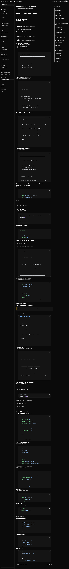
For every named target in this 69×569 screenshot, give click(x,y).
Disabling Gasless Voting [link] (26, 13)
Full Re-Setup (58, 43)
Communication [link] (21, 304)
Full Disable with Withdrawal (59, 30)
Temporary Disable (59, 12)
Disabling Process (58, 15)
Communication (57, 35)
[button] (1, 1)
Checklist (56, 56)
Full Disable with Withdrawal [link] (25, 240)
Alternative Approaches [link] (24, 466)
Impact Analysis (57, 45)
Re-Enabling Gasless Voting (59, 40)
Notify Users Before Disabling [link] (24, 305)
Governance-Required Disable (61, 34)
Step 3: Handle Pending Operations (61, 20)
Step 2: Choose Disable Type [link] (23, 77)
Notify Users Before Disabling (60, 37)
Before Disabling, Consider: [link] (23, 413)
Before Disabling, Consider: (60, 47)
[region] (34, 64)
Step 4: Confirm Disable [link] (22, 148)
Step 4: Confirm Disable (59, 21)
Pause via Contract (59, 27)
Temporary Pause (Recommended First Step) (61, 24)
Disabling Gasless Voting (59, 8)
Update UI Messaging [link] (22, 347)
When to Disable (58, 10)
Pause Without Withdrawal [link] (23, 185)
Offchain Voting (58, 55)
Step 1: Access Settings (60, 16)
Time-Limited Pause (59, 29)
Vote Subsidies (58, 53)
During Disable (58, 60)
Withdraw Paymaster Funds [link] (23, 241)
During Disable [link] (20, 534)
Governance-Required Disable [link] (24, 278)
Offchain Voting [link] (20, 504)
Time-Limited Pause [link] (21, 225)
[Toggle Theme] (66, 1)
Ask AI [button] (62, 1)
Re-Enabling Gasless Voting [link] (25, 382)
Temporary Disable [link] (21, 20)
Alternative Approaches (59, 50)
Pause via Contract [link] (21, 209)
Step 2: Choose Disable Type (60, 18)
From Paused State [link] (21, 383)
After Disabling (58, 61)
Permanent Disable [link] (21, 32)
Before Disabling (58, 58)
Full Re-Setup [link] (19, 399)
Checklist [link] (19, 517)
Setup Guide (23, 403)
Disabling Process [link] (22, 43)
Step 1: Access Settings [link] (22, 44)
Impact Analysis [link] (21, 412)
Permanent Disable (59, 13)
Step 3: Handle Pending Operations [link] (25, 113)
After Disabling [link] (20, 549)
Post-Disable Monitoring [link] (22, 442)
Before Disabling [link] (20, 518)
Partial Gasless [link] (20, 467)
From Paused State (59, 42)
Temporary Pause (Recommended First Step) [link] (30, 184)
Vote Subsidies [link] (20, 489)
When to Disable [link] (21, 19)
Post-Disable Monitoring (60, 48)
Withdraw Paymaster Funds (60, 32)
